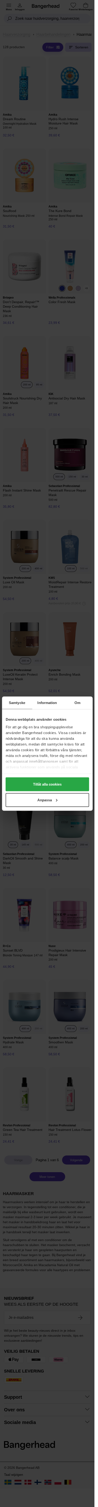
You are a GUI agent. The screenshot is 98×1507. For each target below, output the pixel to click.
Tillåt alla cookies (47, 784)
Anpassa (44, 800)
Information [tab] (47, 702)
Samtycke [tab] (17, 702)
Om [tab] (77, 702)
